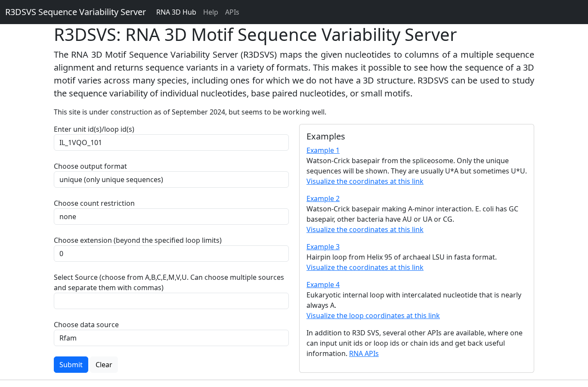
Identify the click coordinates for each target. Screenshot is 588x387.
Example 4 (323, 284)
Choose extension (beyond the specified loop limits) (138, 240)
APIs (232, 12)
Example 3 (323, 246)
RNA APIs (364, 353)
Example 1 (323, 150)
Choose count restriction (94, 203)
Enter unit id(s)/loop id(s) (96, 129)
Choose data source (86, 324)
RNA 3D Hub (176, 12)
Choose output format (90, 166)
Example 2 (323, 198)
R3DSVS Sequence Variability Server (75, 12)
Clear (104, 364)
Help (210, 12)
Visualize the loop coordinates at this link (373, 315)
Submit (71, 364)
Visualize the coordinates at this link (365, 181)
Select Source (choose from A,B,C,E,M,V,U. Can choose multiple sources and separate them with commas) (169, 282)
